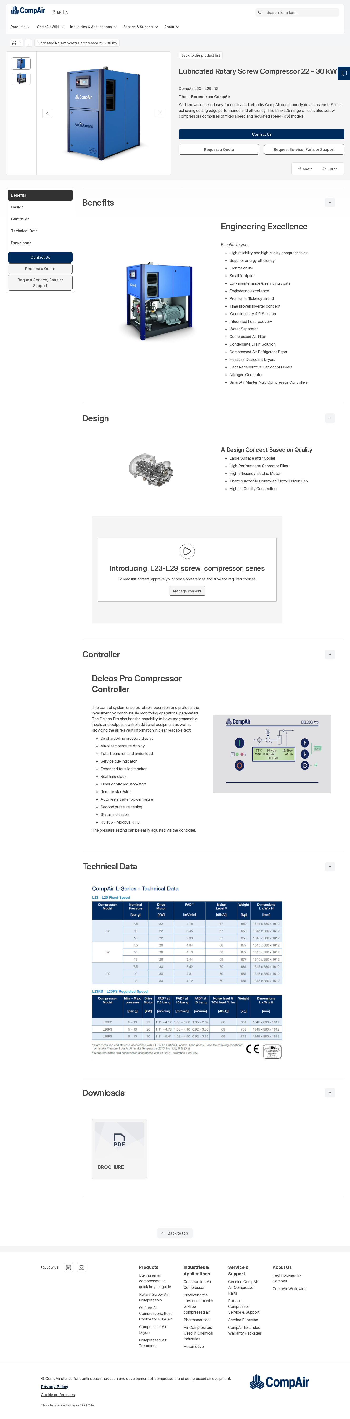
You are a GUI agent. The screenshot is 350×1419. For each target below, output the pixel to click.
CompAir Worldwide (289, 1288)
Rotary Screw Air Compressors (154, 1297)
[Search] (260, 12)
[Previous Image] (47, 113)
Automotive (194, 1346)
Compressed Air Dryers (152, 1329)
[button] (213, 202)
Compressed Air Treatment (152, 1343)
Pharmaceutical (197, 1319)
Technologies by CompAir (287, 1278)
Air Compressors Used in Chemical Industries (198, 1333)
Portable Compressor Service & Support (243, 1306)
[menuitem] (21, 26)
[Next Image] (160, 113)
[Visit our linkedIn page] (68, 1267)
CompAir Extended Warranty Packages (245, 1330)
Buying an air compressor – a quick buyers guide (155, 1281)
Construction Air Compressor (197, 1284)
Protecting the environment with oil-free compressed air (198, 1304)
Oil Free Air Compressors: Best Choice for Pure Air (155, 1313)
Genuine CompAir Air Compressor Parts (243, 1287)
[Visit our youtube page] (81, 1267)
